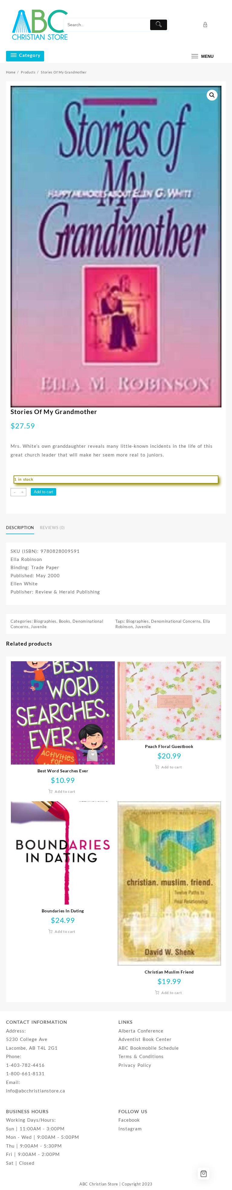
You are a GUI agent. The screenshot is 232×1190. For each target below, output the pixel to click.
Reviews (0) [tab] (52, 527)
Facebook (129, 1120)
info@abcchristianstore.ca (35, 1090)
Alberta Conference (140, 1030)
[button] (212, 95)
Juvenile (39, 626)
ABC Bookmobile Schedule (148, 1048)
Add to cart (43, 492)
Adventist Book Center (145, 1039)
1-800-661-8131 (25, 1073)
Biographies (45, 621)
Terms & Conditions (141, 1056)
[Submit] (158, 25)
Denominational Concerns (176, 621)
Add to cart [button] (65, 791)
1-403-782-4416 (25, 1065)
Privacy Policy (134, 1065)
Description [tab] (20, 527)
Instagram (130, 1128)
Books (65, 621)
